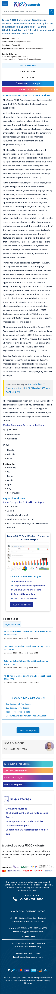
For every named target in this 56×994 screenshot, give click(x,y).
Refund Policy (30, 980)
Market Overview (28, 65)
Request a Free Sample (18, 763)
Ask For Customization (15, 770)
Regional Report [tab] (12, 624)
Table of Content (28, 71)
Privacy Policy (44, 980)
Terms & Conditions (14, 980)
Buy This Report (28, 730)
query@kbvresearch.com (31, 931)
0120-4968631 (40, 928)
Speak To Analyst (13, 777)
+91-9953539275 (24, 928)
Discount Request (13, 784)
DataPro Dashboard (28, 89)
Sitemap (28, 983)
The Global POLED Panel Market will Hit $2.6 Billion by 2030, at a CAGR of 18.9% (28, 388)
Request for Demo (22, 604)
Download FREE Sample (29, 83)
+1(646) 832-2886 (17, 749)
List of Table (28, 77)
